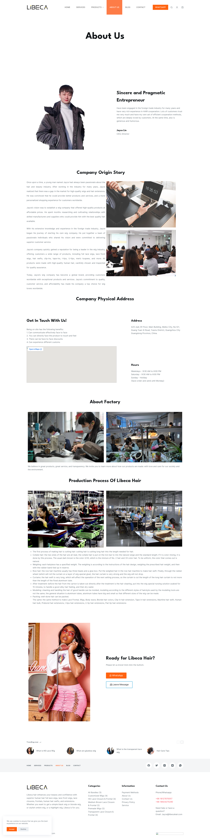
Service (125, 805)
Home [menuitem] (67, 7)
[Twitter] (157, 765)
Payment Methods (130, 792)
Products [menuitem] (96, 7)
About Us (126, 795)
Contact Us (127, 799)
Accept (11, 829)
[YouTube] (172, 765)
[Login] (177, 7)
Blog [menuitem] (127, 7)
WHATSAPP (160, 7)
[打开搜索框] (171, 7)
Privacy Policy (128, 802)
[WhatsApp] (180, 765)
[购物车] (182, 7)
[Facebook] (149, 765)
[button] (116, 675)
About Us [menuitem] (114, 7)
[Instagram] (165, 765)
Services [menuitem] (80, 7)
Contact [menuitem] (140, 7)
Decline (23, 829)
